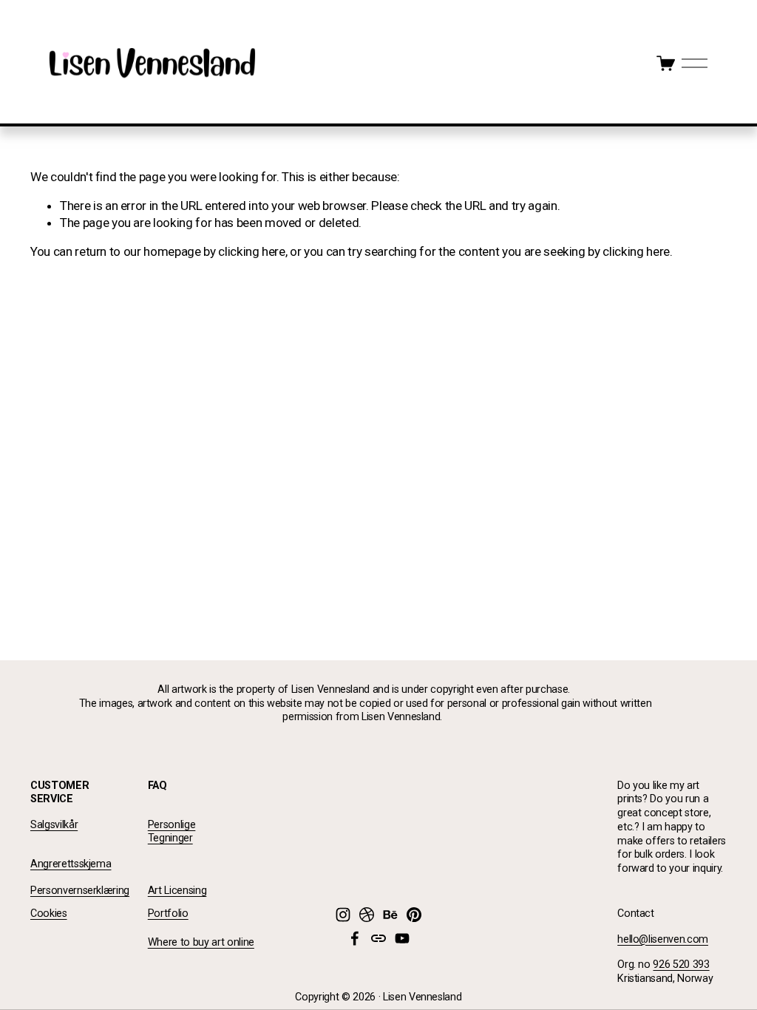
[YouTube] (402, 938)
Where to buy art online (201, 942)
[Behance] (390, 914)
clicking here (251, 251)
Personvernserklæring (79, 890)
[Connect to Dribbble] (366, 914)
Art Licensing (177, 890)
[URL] (378, 938)
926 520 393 (681, 964)
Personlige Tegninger (172, 831)
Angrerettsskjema (71, 864)
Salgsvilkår (54, 824)
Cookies (48, 913)
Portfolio (168, 913)
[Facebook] (354, 938)
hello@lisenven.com (662, 939)
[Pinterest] (414, 914)
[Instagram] (343, 914)
